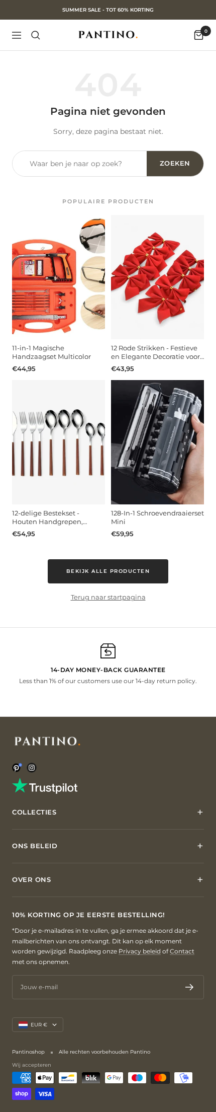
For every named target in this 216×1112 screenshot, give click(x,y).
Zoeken (175, 163)
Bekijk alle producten (108, 571)
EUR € (39, 1024)
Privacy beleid (140, 951)
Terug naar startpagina (108, 597)
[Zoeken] (35, 35)
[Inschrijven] (189, 987)
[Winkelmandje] (198, 35)
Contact (182, 951)
